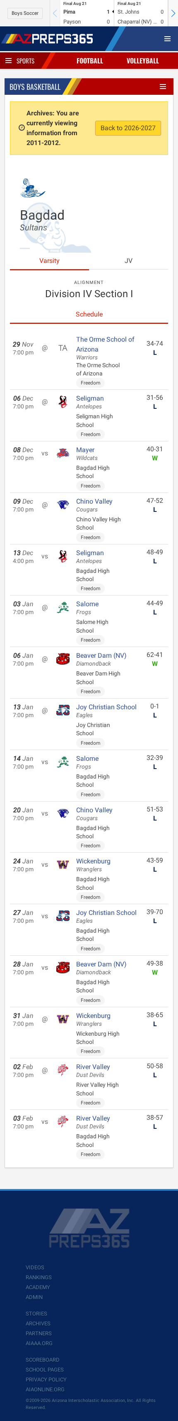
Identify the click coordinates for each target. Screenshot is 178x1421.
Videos (35, 1267)
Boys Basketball (35, 86)
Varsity (49, 261)
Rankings (39, 1277)
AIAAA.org (39, 1343)
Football (90, 61)
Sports (25, 60)
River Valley (93, 1071)
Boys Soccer (25, 13)
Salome (87, 608)
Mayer (87, 454)
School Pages (45, 1370)
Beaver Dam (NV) (101, 659)
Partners (39, 1333)
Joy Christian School (106, 711)
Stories (36, 1314)
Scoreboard (43, 1360)
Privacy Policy (46, 1379)
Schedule (89, 314)
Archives (38, 1323)
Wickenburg (93, 865)
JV (128, 261)
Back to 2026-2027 (128, 128)
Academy (38, 1287)
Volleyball (143, 61)
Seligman (90, 402)
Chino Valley (94, 505)
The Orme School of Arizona (105, 348)
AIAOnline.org (45, 1389)
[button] (173, 13)
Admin (34, 1297)
